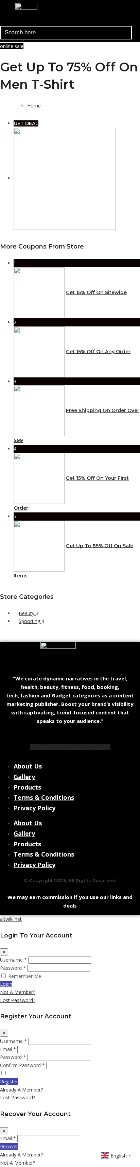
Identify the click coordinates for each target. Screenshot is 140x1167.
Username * (13, 960)
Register (9, 1081)
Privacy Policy (34, 808)
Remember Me (24, 976)
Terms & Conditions (44, 797)
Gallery (24, 777)
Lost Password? (17, 1000)
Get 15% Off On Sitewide (96, 292)
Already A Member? (21, 1089)
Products (27, 787)
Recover (9, 1146)
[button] (67, 22)
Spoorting (30, 621)
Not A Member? (17, 992)
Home (34, 105)
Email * (8, 1049)
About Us (28, 766)
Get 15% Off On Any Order (98, 351)
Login (6, 984)
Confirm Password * (22, 1065)
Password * (13, 968)
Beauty (27, 613)
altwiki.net (11, 919)
